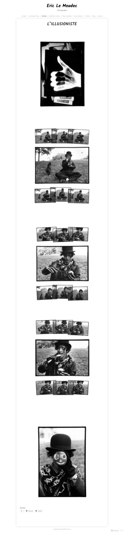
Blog (93, 16)
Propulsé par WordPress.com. (62, 529)
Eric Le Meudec (62, 6)
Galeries (44, 16)
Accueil (23, 16)
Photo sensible (66, 16)
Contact (100, 16)
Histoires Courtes (54, 16)
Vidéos (88, 16)
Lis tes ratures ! (78, 16)
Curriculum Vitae (34, 16)
